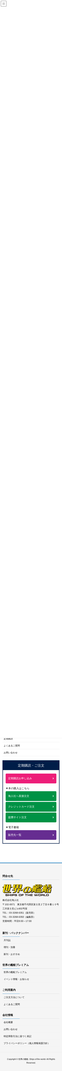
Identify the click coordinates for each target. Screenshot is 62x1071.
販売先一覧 (14, 834)
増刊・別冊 (9, 947)
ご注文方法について (14, 997)
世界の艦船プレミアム (15, 972)
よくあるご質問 (12, 745)
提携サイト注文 (17, 817)
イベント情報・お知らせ (16, 979)
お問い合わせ (11, 752)
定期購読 (8, 738)
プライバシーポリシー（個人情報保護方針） (27, 1043)
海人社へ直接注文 (18, 796)
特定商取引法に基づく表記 (17, 1036)
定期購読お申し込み (20, 778)
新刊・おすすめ (12, 954)
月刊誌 (7, 940)
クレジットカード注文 (21, 806)
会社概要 (8, 1022)
